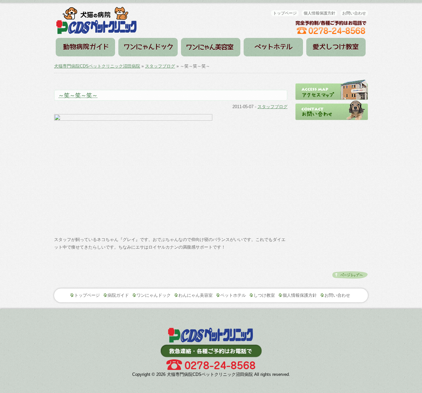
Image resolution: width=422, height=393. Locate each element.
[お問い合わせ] (331, 102)
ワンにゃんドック (148, 47)
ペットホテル (273, 47)
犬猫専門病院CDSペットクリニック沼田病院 (97, 66)
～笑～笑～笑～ (78, 95)
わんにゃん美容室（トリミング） (210, 47)
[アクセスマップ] (331, 81)
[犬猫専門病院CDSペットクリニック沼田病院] (96, 10)
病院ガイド (85, 47)
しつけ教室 (336, 47)
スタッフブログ (160, 66)
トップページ (285, 13)
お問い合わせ (354, 13)
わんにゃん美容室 (195, 295)
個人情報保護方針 (319, 13)
